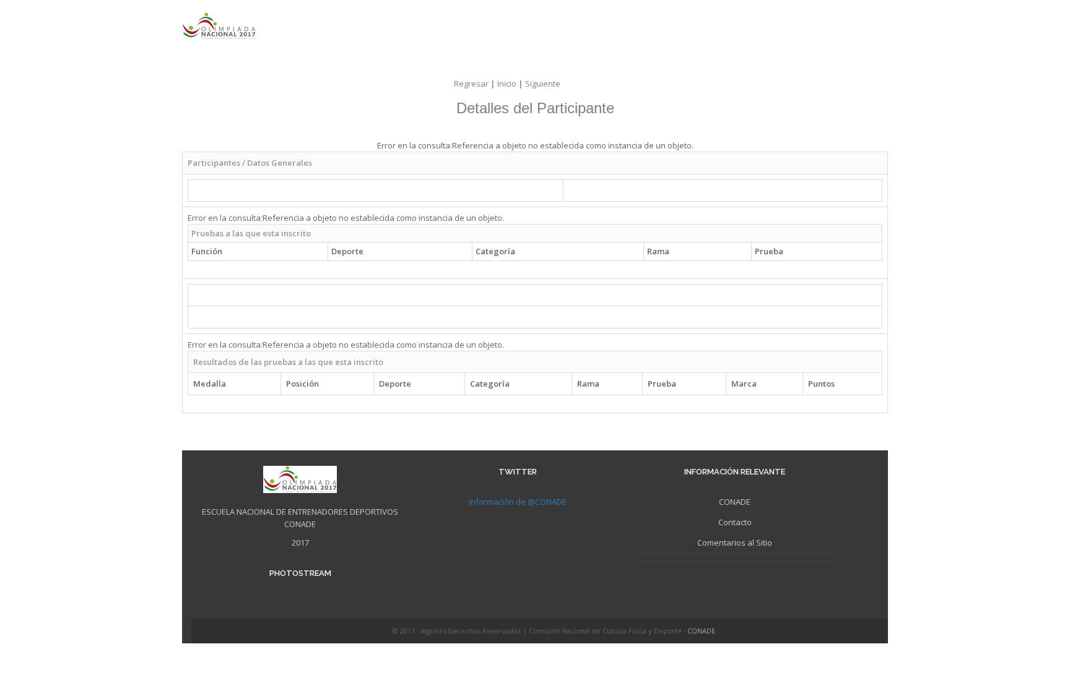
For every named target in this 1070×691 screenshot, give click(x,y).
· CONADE (699, 630)
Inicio (511, 83)
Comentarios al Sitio (734, 542)
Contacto (735, 522)
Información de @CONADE (518, 501)
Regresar (475, 83)
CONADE (734, 501)
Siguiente (542, 83)
